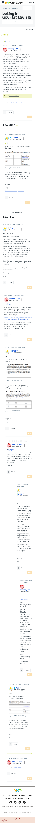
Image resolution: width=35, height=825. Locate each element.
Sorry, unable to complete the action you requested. (15, 820)
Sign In (31, 3)
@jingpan (9, 304)
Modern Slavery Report (27, 806)
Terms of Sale (17, 806)
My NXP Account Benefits (21, 798)
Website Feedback (21, 809)
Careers (15, 796)
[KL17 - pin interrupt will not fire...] (27, 212)
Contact (8, 798)
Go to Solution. (14, 96)
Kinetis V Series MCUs (17, 103)
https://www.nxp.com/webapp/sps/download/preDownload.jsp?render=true (18, 319)
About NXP (6, 796)
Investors (22, 796)
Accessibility (12, 809)
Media (30, 796)
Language (27, 8)
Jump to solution (10, 42)
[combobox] (17, 22)
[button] (20, 50)
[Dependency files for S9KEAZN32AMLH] (25, 212)
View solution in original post (14, 191)
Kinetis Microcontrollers (10, 9)
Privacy (3, 806)
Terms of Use (9, 806)
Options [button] (29, 29)
